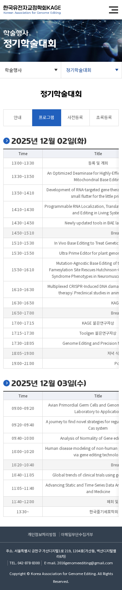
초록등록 (104, 117)
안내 (17, 117)
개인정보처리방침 (42, 534)
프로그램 (46, 117)
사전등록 (75, 117)
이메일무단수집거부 (77, 534)
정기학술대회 (78, 70)
